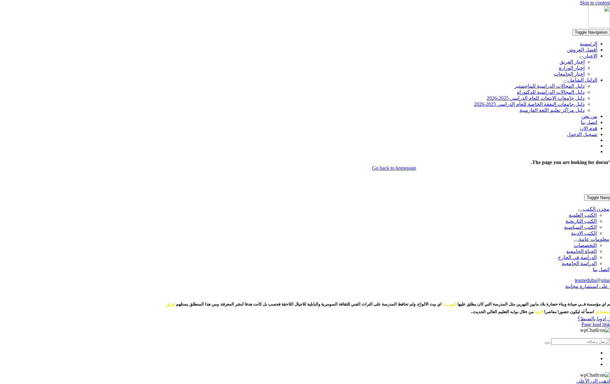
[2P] (599, 26)
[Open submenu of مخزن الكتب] (580, 211)
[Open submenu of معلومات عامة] (576, 241)
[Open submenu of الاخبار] (581, 57)
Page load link (595, 324)
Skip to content (595, 2)
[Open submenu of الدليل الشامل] (565, 82)
